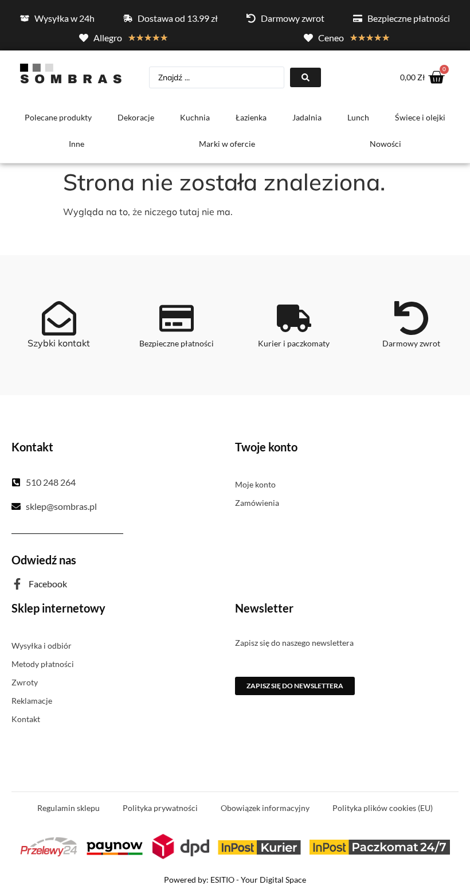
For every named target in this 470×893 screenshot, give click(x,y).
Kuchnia (195, 117)
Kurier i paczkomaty (294, 343)
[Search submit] (305, 77)
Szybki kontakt (59, 343)
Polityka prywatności (160, 808)
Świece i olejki (420, 117)
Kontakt (25, 719)
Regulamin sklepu (68, 808)
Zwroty (24, 682)
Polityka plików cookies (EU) (382, 808)
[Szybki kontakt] (59, 318)
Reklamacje (31, 700)
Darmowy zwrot (411, 343)
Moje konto (255, 484)
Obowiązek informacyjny (265, 808)
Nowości (385, 144)
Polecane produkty (58, 117)
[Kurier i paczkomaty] (294, 318)
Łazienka (251, 117)
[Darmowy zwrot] (411, 318)
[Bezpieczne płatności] (176, 318)
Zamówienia (257, 503)
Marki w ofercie (227, 144)
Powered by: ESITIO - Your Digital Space (235, 879)
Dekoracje (135, 117)
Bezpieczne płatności (176, 343)
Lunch (358, 117)
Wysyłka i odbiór (41, 645)
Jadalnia (307, 117)
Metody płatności (42, 664)
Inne (76, 144)
